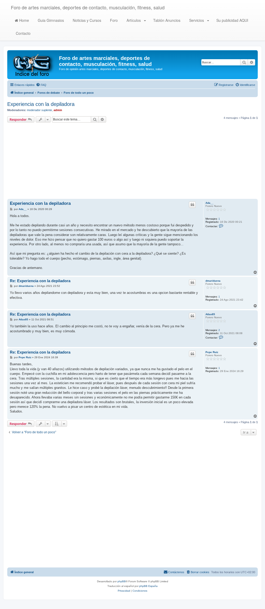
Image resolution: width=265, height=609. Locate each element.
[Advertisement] (132, 161)
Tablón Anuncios (166, 20)
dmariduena (212, 280)
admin (58, 110)
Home (23, 20)
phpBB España (148, 586)
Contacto (23, 33)
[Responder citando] (192, 204)
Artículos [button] (134, 20)
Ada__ (209, 202)
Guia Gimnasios (50, 20)
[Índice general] (34, 64)
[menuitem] (41, 85)
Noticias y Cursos (86, 20)
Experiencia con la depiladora (41, 104)
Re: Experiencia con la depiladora (40, 281)
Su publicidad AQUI (231, 20)
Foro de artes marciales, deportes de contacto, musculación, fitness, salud (88, 7)
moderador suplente (39, 110)
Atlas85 (210, 314)
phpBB (121, 581)
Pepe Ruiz (211, 352)
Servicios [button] (196, 20)
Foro (113, 20)
